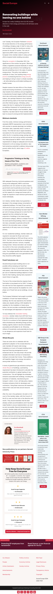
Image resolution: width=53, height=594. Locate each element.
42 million (27, 148)
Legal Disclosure (41, 562)
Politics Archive (24, 558)
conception (11, 61)
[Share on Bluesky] (18, 592)
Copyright (39, 574)
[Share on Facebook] (28, 592)
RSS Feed (39, 558)
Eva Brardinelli (7, 30)
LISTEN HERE (43, 113)
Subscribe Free (27, 169)
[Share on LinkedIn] (25, 592)
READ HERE (43, 486)
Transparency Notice (42, 570)
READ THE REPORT (43, 267)
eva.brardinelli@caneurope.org (22, 431)
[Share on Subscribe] (34, 592)
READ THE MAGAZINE (43, 205)
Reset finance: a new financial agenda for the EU (39, 544)
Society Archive (24, 566)
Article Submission (8, 566)
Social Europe (10, 3)
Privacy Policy (16, 172)
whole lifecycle (7, 368)
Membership (6, 574)
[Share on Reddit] (31, 592)
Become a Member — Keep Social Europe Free (18, 531)
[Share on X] (21, 592)
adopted (29, 41)
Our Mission (6, 558)
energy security (26, 76)
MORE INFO (43, 406)
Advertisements (7, 570)
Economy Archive (24, 562)
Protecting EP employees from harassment (12, 544)
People (5, 562)
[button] (45, 3)
